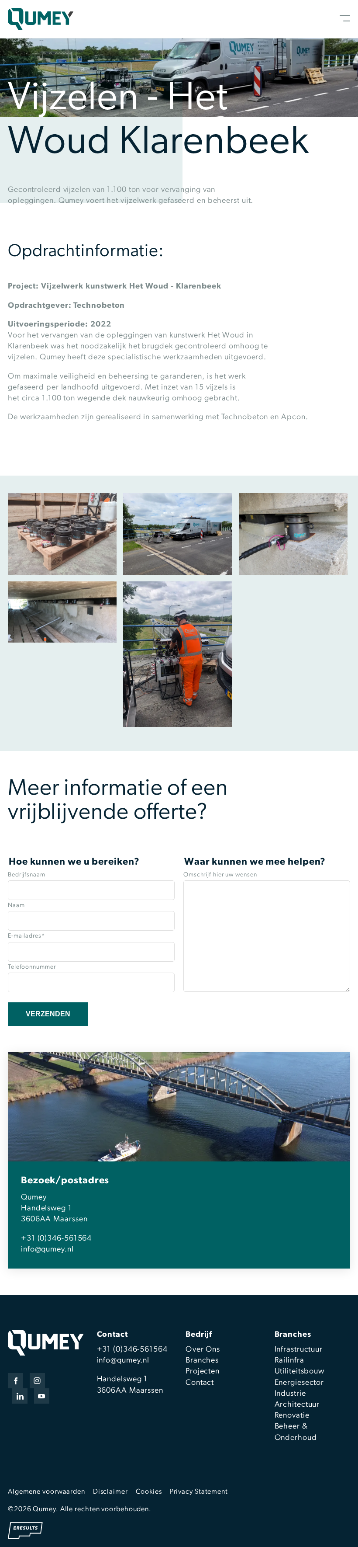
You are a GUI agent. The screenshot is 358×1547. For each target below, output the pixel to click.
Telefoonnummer (32, 967)
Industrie (290, 1394)
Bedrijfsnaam (26, 875)
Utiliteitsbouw (300, 1372)
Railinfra (289, 1361)
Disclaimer (110, 1491)
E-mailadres (26, 936)
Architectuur (297, 1405)
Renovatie (292, 1416)
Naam (16, 905)
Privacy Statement (199, 1491)
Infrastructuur (299, 1350)
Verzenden (48, 1014)
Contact (200, 1383)
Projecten (203, 1372)
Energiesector (299, 1383)
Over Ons (203, 1350)
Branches (202, 1361)
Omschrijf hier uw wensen (220, 875)
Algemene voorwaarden (46, 1491)
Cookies (149, 1491)
